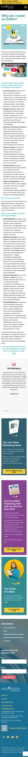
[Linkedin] (17, 737)
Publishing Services (7, 709)
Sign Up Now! (8, 677)
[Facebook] (8, 737)
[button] (2, 410)
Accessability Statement (16, 752)
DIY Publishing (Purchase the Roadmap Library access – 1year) (12, 712)
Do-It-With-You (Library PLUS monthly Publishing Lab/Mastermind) (12, 716)
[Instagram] (3, 737)
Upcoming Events (7, 702)
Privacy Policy (5, 752)
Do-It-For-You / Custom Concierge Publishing (11, 721)
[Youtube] (12, 737)
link (7, 351)
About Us (4, 695)
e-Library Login (6, 705)
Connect (4, 699)
